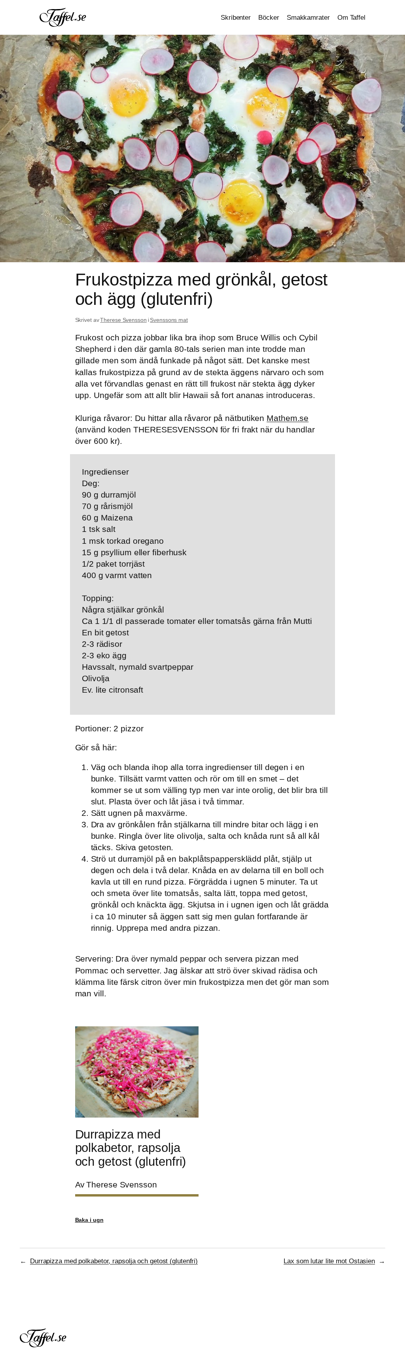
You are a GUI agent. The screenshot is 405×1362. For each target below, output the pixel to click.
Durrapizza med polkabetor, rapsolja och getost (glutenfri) (114, 1261)
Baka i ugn (89, 1220)
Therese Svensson (123, 320)
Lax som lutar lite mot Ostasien (329, 1261)
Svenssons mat (169, 320)
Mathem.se (287, 418)
